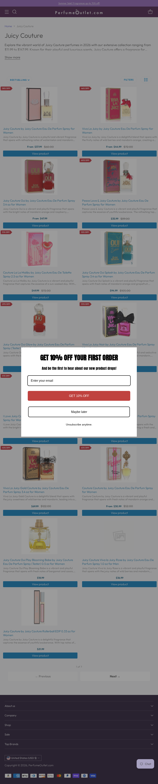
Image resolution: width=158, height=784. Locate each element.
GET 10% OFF (79, 395)
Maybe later (79, 411)
